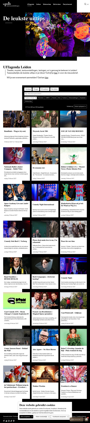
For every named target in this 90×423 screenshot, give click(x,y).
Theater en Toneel (29, 98)
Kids (59, 98)
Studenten (82, 98)
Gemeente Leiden (8, 416)
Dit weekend (44, 89)
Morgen (36, 89)
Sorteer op (70, 106)
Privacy (74, 416)
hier (55, 73)
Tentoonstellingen (73, 98)
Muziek (54, 98)
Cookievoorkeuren (81, 416)
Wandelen (41, 98)
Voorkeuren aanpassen (59, 416)
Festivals (64, 98)
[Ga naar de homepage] (11, 4)
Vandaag (28, 89)
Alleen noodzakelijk (41, 416)
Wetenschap (28, 101)
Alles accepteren (25, 416)
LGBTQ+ (48, 98)
